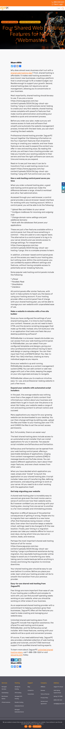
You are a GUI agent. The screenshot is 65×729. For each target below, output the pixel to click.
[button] (63, 8)
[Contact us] (19, 659)
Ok (26, 726)
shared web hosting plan (10, 22)
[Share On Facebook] (12, 659)
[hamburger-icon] (59, 8)
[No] (63, 724)
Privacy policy (37, 726)
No (30, 726)
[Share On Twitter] (16, 659)
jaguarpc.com (17, 655)
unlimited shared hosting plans (30, 22)
